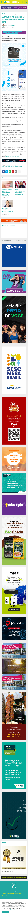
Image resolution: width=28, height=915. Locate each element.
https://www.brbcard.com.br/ (12, 156)
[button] (2, 2)
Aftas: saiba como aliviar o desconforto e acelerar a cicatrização (7, 192)
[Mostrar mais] (19, 171)
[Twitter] (6, 171)
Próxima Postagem (21, 240)
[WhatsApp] (10, 171)
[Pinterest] (13, 171)
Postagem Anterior (6, 240)
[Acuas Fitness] (14, 877)
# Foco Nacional (6, 166)
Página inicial (5, 14)
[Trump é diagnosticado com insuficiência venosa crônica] (20, 184)
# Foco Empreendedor (15, 14)
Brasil (12, 166)
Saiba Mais (13, 910)
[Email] (16, 171)
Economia (19, 166)
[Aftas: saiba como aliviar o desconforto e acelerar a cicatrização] (7, 184)
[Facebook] (3, 171)
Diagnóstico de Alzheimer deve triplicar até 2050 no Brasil (7, 211)
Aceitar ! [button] (5, 912)
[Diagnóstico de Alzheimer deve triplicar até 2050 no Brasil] (7, 203)
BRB (16, 166)
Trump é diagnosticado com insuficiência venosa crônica (20, 192)
